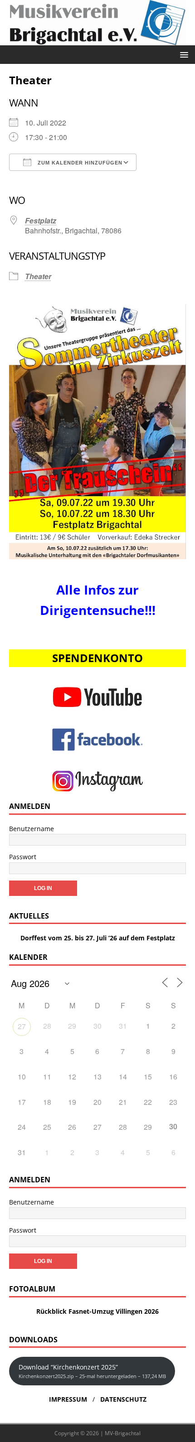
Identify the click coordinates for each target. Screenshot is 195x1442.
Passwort (22, 856)
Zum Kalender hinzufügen (79, 162)
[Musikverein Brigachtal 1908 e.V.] (97, 39)
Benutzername (31, 828)
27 (22, 1026)
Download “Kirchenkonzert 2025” (92, 1371)
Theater (38, 276)
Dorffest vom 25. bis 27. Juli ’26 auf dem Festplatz (97, 938)
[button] (182, 54)
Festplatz (40, 220)
